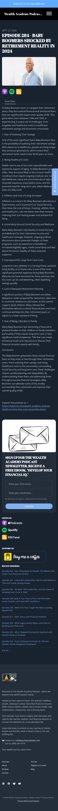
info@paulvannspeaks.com (28, 740)
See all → (6, 650)
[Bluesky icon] (14, 783)
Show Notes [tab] (10, 101)
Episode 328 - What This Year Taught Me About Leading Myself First (27, 609)
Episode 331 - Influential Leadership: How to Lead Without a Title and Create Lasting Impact (29, 581)
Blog (33, 769)
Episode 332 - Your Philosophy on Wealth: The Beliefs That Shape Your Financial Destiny (28, 572)
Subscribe (29, 506)
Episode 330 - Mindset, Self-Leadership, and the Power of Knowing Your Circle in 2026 (28, 590)
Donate (34, 761)
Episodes (5, 761)
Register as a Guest (38, 765)
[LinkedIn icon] (3, 783)
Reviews (5, 769)
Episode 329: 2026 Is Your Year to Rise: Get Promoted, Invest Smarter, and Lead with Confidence (26, 600)
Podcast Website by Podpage (28, 801)
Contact (5, 773)
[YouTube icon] (19, 783)
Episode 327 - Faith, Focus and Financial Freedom (24, 616)
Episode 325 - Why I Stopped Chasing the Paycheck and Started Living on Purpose (27, 633)
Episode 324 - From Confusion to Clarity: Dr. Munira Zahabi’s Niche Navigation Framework (25, 642)
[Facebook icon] (8, 783)
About (4, 765)
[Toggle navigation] (49, 14)
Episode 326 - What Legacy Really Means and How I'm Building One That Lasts (26, 624)
